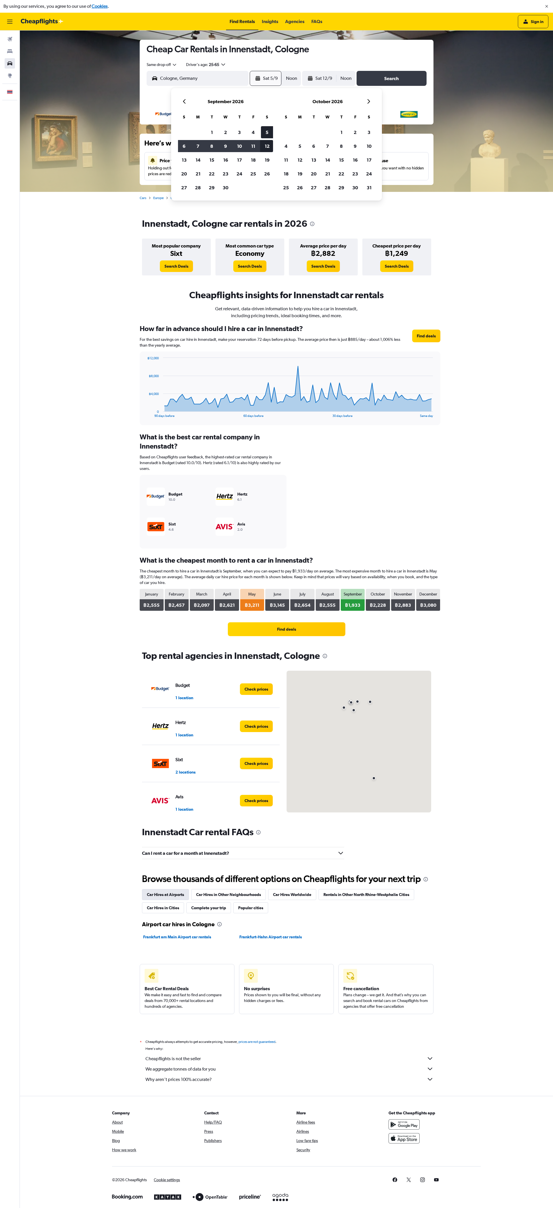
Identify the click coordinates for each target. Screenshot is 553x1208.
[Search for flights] (9, 39)
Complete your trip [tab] (208, 907)
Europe (158, 198)
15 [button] (211, 159)
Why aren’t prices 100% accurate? (178, 1079)
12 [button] (267, 146)
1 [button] (212, 132)
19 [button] (267, 159)
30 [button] (225, 187)
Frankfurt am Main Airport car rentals (177, 937)
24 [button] (239, 173)
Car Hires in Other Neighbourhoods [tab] (228, 894)
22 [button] (212, 173)
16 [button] (225, 159)
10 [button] (239, 146)
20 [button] (184, 173)
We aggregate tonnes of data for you (180, 1069)
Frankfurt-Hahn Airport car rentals (270, 937)
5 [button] (267, 132)
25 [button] (253, 173)
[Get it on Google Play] (404, 1124)
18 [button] (253, 159)
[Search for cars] (9, 63)
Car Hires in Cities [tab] (163, 907)
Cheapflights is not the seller (173, 1058)
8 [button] (211, 146)
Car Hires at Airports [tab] (165, 894)
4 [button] (253, 132)
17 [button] (239, 159)
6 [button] (184, 146)
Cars (143, 198)
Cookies (100, 6)
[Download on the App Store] (404, 1138)
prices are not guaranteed (256, 1042)
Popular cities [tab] (250, 907)
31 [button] (369, 187)
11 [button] (253, 146)
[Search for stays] (9, 51)
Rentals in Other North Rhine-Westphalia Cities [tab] (366, 894)
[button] (546, 6)
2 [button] (225, 132)
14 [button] (198, 159)
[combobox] (162, 64)
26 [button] (267, 173)
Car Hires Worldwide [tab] (292, 894)
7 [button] (197, 146)
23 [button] (225, 173)
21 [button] (198, 173)
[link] (176, 266)
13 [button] (184, 159)
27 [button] (184, 187)
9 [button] (225, 146)
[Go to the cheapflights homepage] (42, 21)
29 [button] (212, 187)
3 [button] (239, 132)
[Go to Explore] (9, 75)
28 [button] (198, 187)
